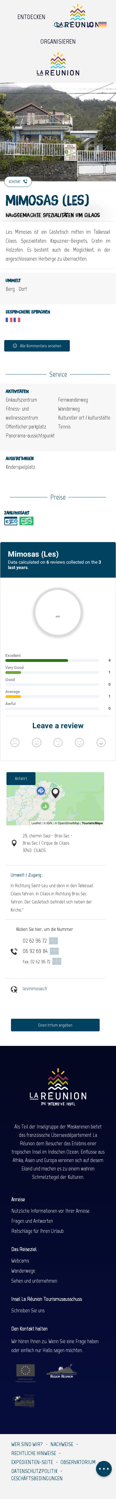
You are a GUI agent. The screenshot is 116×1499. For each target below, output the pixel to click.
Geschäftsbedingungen (37, 1478)
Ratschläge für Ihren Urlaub (37, 1231)
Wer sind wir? (27, 1444)
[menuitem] (31, 15)
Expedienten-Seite (32, 1462)
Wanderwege (23, 1270)
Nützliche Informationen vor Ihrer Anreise (50, 1211)
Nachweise (61, 1444)
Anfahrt (21, 778)
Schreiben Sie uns (27, 1310)
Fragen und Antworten (32, 1221)
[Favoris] (78, 24)
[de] (102, 24)
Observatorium (78, 1462)
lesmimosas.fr (35, 988)
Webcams (20, 1260)
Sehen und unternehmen (34, 1280)
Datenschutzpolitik (34, 1471)
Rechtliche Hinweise (33, 1453)
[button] (90, 25)
